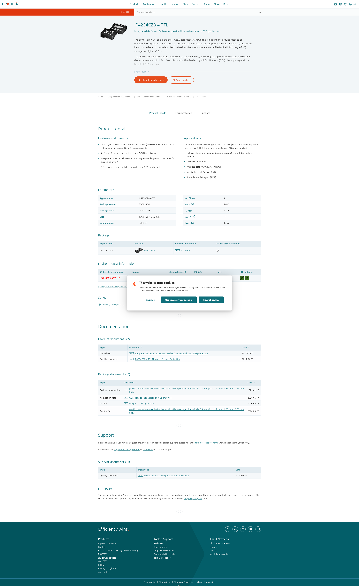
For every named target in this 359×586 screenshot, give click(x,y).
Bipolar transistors (107, 543)
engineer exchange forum (127, 449)
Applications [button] (149, 4)
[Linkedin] (235, 529)
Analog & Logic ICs (107, 568)
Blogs (226, 4)
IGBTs (101, 565)
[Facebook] (243, 529)
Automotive (104, 572)
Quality (163, 4)
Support (175, 4)
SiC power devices (107, 557)
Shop (185, 4)
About (207, 4)
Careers (196, 4)
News (217, 4)
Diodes (101, 547)
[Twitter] (227, 529)
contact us (148, 449)
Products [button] (134, 4)
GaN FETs (102, 561)
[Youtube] (258, 529)
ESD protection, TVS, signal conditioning (118, 550)
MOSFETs (102, 554)
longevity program (193, 498)
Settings (150, 300)
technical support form (206, 442)
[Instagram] (250, 529)
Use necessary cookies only (178, 300)
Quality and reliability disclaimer (114, 286)
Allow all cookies (211, 300)
